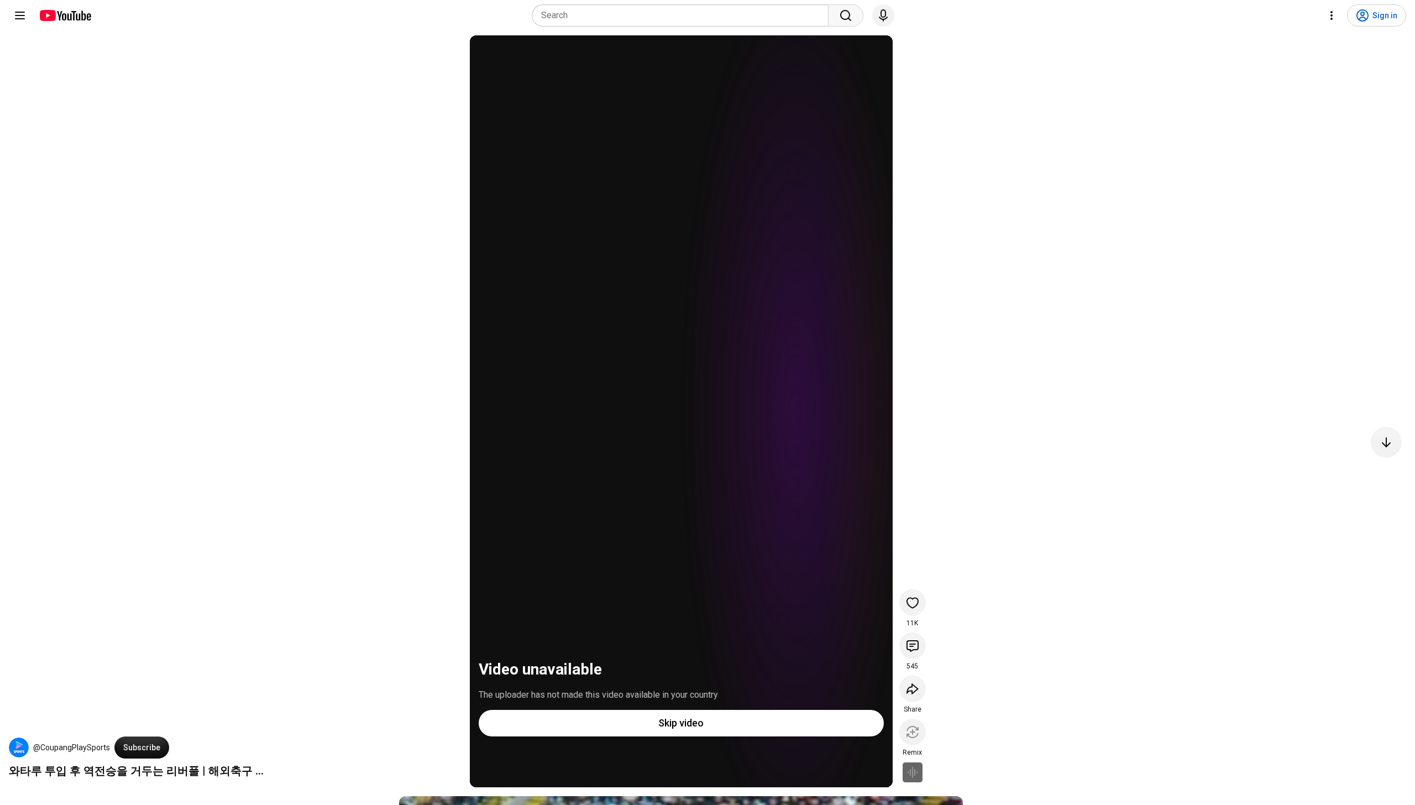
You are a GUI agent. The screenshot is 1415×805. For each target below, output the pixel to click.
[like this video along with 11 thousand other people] (912, 602)
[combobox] (683, 15)
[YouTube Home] (65, 15)
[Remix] (912, 732)
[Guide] (20, 15)
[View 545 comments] (912, 645)
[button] (19, 747)
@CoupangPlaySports (71, 747)
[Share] (912, 689)
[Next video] (1386, 442)
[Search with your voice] (883, 15)
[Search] (845, 15)
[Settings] (1331, 15)
